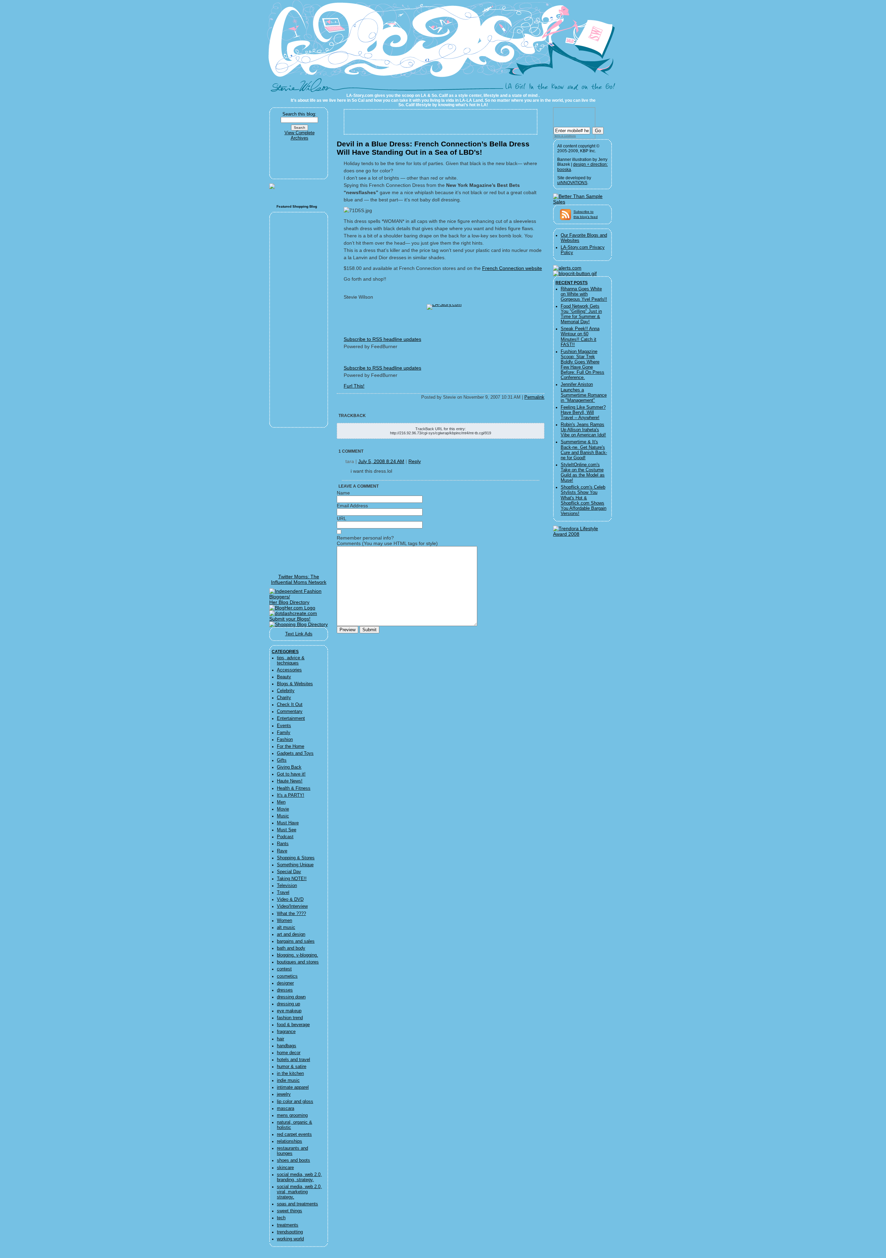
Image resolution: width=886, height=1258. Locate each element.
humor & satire (291, 1066)
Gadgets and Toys (295, 753)
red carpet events (294, 1134)
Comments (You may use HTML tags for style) (387, 543)
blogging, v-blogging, (297, 955)
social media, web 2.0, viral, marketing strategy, (299, 1192)
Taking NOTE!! (292, 878)
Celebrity (286, 690)
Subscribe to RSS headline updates (382, 339)
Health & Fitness (293, 788)
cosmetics (287, 976)
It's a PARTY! (290, 795)
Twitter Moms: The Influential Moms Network (298, 579)
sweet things (289, 1211)
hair (280, 1039)
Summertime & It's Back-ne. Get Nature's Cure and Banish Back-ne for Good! (584, 450)
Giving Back (289, 767)
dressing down (291, 997)
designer (285, 983)
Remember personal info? (365, 538)
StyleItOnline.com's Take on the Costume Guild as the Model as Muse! (583, 472)
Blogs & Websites (295, 683)
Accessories (289, 670)
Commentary (289, 711)
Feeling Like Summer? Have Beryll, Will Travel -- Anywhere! (583, 412)
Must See (286, 829)
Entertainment (291, 718)
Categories (285, 651)
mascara (285, 1108)
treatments (287, 1225)
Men (281, 802)
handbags (286, 1045)
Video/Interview (292, 906)
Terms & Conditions (565, 136)
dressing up (288, 1004)
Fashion (285, 739)
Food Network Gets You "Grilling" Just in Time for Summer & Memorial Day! (581, 314)
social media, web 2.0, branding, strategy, (299, 1177)
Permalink (534, 397)
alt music (286, 927)
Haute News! (289, 781)
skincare (285, 1167)
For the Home (290, 746)
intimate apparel (293, 1087)
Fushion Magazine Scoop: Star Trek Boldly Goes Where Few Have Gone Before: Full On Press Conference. (582, 364)
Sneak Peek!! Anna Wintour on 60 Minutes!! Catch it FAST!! (580, 336)
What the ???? (291, 913)
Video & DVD (290, 899)
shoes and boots (293, 1160)
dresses (285, 990)
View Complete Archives (299, 135)
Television (287, 885)
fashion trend (290, 1017)
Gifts (282, 760)
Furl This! (354, 386)
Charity (284, 697)
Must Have (288, 823)
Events (284, 725)
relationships (289, 1141)
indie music (288, 1080)
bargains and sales (296, 941)
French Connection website (512, 268)
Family (283, 732)
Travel (283, 892)
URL (341, 518)
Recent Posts (571, 282)
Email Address (352, 505)
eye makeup (289, 1010)
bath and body (291, 948)
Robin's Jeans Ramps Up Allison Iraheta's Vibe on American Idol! (583, 429)
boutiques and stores (298, 962)
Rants (283, 843)
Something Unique (295, 864)
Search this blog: (299, 114)
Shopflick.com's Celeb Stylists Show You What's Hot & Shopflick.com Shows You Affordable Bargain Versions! (583, 500)
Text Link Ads (299, 634)
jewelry (284, 1094)
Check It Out (289, 704)
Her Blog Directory (289, 602)
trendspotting (290, 1232)
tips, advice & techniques (291, 660)
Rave (282, 851)
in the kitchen (290, 1073)
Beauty (284, 677)
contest (284, 969)
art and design (291, 934)
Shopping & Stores (296, 858)
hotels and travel (293, 1059)
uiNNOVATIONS (572, 182)
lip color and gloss (295, 1101)
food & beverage (293, 1024)
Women (284, 920)
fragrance (286, 1031)
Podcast (285, 836)
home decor (288, 1052)
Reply (414, 461)
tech (281, 1217)
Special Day (289, 871)
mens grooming (292, 1115)
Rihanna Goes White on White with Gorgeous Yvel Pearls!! (584, 294)
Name (343, 493)
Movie (283, 809)
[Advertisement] (299, 159)
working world (290, 1239)
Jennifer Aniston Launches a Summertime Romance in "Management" (584, 392)
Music (283, 816)
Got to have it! (291, 774)
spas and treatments (297, 1204)
